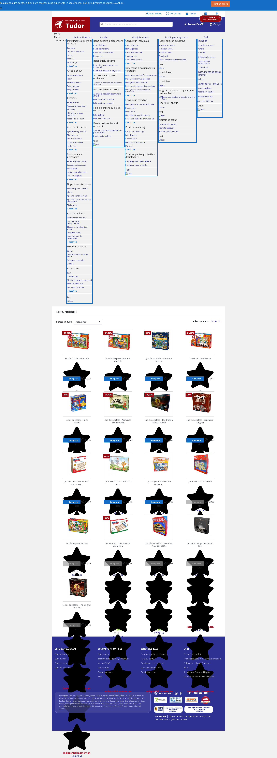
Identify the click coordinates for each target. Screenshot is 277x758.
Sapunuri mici (131, 56)
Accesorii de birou (75, 75)
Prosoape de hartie (133, 52)
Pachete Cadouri (166, 128)
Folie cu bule (98, 115)
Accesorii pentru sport (76, 106)
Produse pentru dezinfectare (138, 161)
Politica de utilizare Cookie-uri (197, 663)
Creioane (71, 48)
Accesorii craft (73, 102)
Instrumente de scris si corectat (210, 73)
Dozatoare (130, 111)
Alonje (70, 192)
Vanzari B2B (103, 667)
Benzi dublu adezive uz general (107, 70)
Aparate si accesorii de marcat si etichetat (107, 83)
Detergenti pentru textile (136, 82)
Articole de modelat (75, 118)
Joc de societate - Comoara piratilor (159, 359)
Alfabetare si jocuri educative (75, 114)
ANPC (186, 667)
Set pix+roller (73, 89)
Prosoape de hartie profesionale (139, 118)
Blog (100, 676)
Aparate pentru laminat (77, 195)
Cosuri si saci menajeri (135, 131)
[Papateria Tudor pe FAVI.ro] (206, 700)
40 (216, 321)
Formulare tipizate (75, 142)
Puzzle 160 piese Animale (77, 358)
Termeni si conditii (192, 654)
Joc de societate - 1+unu (200, 481)
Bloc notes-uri (73, 135)
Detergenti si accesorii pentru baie (140, 86)
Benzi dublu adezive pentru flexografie (105, 66)
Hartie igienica (131, 48)
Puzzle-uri (163, 56)
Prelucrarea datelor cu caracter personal (202, 658)
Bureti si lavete (131, 45)
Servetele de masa (133, 59)
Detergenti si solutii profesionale (139, 104)
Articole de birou (206, 57)
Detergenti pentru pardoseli (137, 78)
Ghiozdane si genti (206, 45)
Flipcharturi (72, 168)
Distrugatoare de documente (74, 237)
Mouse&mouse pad (75, 287)
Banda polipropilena (102, 136)
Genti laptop (72, 276)
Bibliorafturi (72, 205)
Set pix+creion (73, 86)
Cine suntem (104, 654)
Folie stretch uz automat (103, 99)
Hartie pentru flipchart (76, 172)
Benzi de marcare (101, 48)
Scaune (70, 263)
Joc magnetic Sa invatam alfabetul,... (159, 483)
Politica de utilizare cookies (108, 2)
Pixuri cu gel (72, 62)
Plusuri (162, 107)
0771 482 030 (175, 13)
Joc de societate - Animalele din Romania (118, 421)
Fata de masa (131, 135)
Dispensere (98, 56)
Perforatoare (203, 67)
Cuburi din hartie (74, 138)
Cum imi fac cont (63, 667)
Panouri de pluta (74, 175)
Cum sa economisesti (151, 667)
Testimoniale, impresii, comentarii (113, 658)
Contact (192, 13)
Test (127, 169)
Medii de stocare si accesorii (79, 280)
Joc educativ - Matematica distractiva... (77, 483)
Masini (162, 76)
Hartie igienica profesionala (137, 115)
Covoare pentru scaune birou (77, 255)
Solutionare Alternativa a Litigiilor (199, 676)
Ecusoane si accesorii (76, 165)
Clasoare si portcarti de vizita (77, 228)
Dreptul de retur (148, 672)
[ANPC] (168, 709)
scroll (55, 683)
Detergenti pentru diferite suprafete (141, 75)
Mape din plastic (205, 88)
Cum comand (61, 663)
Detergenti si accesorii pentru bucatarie (138, 90)
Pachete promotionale (168, 131)
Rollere (201, 79)
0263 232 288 (155, 13)
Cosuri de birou (74, 232)
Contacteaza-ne (105, 672)
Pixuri (69, 78)
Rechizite (202, 40)
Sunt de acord (220, 3)
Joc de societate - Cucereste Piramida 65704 (159, 544)
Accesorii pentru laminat (77, 188)
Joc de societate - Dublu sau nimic (118, 483)
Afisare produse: (201, 321)
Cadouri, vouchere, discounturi (155, 654)
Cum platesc (60, 658)
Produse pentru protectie (136, 165)
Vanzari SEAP (104, 663)
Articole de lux (205, 96)
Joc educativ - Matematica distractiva (118, 544)
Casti (69, 273)
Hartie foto (71, 146)
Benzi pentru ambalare (103, 52)
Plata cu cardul (147, 658)
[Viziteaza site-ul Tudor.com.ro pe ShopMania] (176, 700)
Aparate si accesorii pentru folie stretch (107, 94)
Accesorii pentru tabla (76, 161)
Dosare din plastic (205, 91)
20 (212, 321)
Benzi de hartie (100, 45)
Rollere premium (74, 82)
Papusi (162, 85)
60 (219, 321)
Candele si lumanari (167, 124)
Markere (71, 58)
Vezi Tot (73, 66)
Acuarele (71, 109)
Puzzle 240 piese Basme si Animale (118, 359)
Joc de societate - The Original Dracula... (77, 606)
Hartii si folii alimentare (135, 142)
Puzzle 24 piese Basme (200, 358)
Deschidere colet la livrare (153, 663)
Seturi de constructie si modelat (172, 59)
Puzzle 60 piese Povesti (77, 543)
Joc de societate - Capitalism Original (200, 421)
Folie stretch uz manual (103, 103)
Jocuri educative (166, 48)
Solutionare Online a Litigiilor (197, 672)
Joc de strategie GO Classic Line (200, 544)
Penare (201, 48)
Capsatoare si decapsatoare (73, 222)
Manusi (128, 146)
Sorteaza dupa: (64, 321)
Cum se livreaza (62, 654)
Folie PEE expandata (102, 118)
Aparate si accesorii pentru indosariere (79, 200)
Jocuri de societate (167, 45)
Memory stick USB (75, 283)
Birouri (70, 251)
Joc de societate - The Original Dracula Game (159, 421)
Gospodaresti (131, 138)
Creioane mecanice (75, 51)
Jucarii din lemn (165, 52)
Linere (70, 55)
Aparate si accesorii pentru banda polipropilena (108, 131)
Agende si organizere (76, 131)
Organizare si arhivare (210, 83)
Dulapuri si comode (75, 260)
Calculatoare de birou (76, 217)
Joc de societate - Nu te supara (77, 421)
